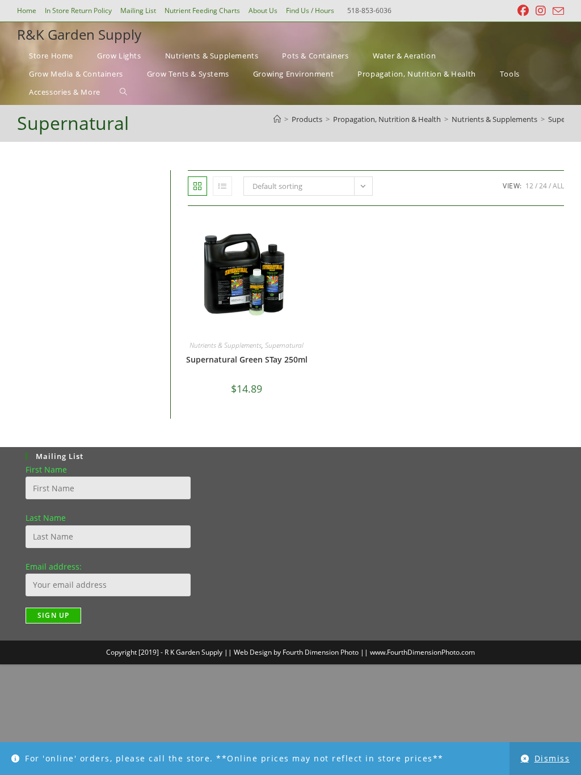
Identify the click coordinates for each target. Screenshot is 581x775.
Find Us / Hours (310, 10)
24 (543, 186)
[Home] (277, 119)
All (558, 186)
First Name (46, 469)
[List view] (222, 186)
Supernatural (284, 345)
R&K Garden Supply (79, 34)
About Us (263, 10)
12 (529, 186)
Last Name (46, 517)
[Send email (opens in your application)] (556, 11)
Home (26, 10)
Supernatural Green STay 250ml (247, 359)
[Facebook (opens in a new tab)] (523, 10)
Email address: (54, 566)
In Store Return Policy (78, 10)
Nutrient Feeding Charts (202, 10)
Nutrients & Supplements (226, 345)
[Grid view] (197, 186)
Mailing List (138, 10)
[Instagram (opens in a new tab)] (540, 10)
